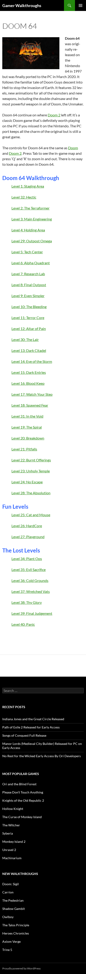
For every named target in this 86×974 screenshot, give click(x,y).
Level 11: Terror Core (27, 317)
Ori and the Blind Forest (19, 784)
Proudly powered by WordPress (21, 968)
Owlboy (8, 917)
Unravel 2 (9, 850)
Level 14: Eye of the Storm (31, 361)
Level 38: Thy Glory (26, 602)
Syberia (7, 833)
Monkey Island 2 (13, 841)
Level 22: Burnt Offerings (31, 460)
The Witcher (11, 825)
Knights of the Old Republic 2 (23, 800)
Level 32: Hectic (23, 197)
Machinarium (12, 858)
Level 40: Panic (23, 624)
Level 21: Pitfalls (24, 449)
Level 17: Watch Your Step (32, 394)
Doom (73, 148)
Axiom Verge (11, 941)
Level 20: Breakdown (27, 438)
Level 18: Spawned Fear (29, 405)
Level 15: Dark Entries (28, 372)
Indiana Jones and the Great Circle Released (33, 719)
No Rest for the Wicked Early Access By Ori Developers (41, 756)
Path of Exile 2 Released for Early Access (31, 727)
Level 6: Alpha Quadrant (30, 263)
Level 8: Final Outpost (28, 285)
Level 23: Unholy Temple (30, 471)
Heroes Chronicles (15, 933)
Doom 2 (54, 115)
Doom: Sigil (10, 884)
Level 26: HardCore (26, 526)
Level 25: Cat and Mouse (30, 515)
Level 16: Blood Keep (27, 383)
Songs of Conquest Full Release (24, 735)
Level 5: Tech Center (27, 252)
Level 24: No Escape (27, 482)
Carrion (8, 892)
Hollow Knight (12, 809)
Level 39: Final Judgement (31, 613)
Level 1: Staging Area (27, 186)
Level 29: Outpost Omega (31, 241)
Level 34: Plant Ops (26, 558)
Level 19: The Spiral (26, 427)
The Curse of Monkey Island (22, 817)
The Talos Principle (15, 925)
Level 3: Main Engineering (31, 219)
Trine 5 (7, 950)
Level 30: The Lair (25, 339)
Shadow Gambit (13, 909)
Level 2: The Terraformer (30, 208)
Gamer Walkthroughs (21, 5)
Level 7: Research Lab (28, 274)
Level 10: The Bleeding (29, 306)
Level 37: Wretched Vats (30, 591)
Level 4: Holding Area (28, 230)
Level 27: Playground (27, 536)
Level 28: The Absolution (30, 493)
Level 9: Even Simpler (27, 295)
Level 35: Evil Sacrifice (28, 569)
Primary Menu (80, 5)
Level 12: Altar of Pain (28, 328)
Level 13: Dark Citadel (28, 350)
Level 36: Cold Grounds (29, 580)
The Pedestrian (13, 900)
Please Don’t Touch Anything (22, 792)
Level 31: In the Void (27, 416)
